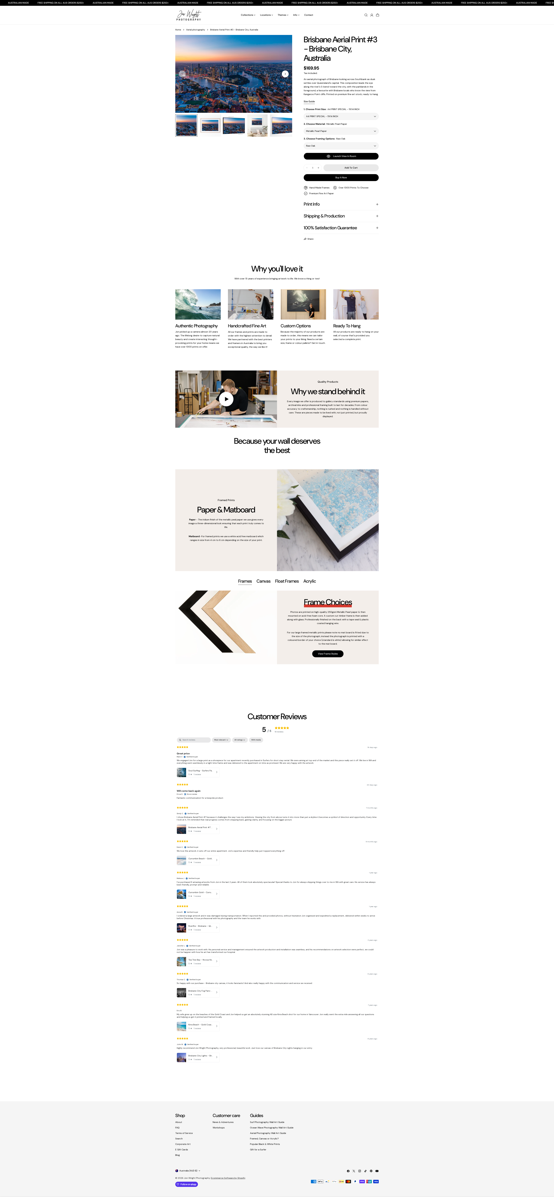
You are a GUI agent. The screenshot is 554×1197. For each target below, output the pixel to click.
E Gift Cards (181, 1149)
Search (179, 1138)
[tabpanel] (277, 627)
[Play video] (226, 399)
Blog (177, 1155)
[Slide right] (285, 73)
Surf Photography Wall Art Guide (267, 1122)
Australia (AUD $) (188, 1170)
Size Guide (309, 101)
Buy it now (341, 177)
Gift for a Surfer (258, 1149)
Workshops (219, 1127)
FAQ (177, 1127)
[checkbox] (256, 740)
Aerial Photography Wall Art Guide (268, 1133)
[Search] (366, 15)
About (178, 1122)
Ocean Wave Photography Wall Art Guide (271, 1127)
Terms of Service (184, 1133)
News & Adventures (223, 1122)
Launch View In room (344, 156)
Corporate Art (183, 1144)
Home (178, 29)
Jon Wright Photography (197, 1178)
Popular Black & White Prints (265, 1144)
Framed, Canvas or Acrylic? (264, 1138)
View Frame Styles (328, 653)
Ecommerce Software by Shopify (228, 1178)
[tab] (245, 581)
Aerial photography (195, 29)
